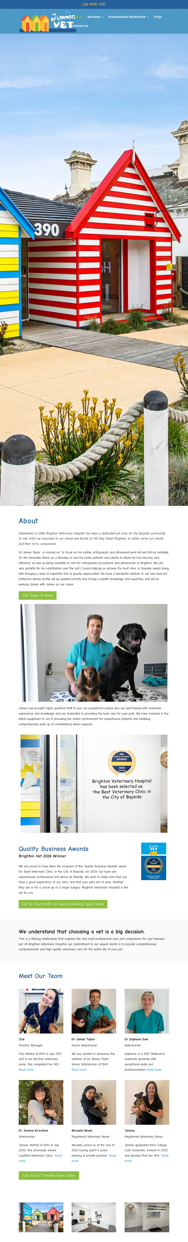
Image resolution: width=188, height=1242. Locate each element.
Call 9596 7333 (94, 4)
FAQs (158, 17)
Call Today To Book (37, 595)
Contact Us (79, 26)
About (78, 17)
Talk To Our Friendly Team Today (48, 1175)
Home (64, 17)
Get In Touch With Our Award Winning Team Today (63, 904)
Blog (63, 26)
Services (93, 17)
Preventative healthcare (127, 17)
